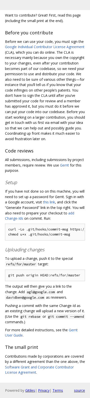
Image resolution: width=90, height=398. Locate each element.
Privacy (44, 390)
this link (49, 202)
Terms (57, 390)
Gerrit (64, 165)
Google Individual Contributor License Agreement (44, 46)
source (79, 390)
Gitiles (30, 390)
